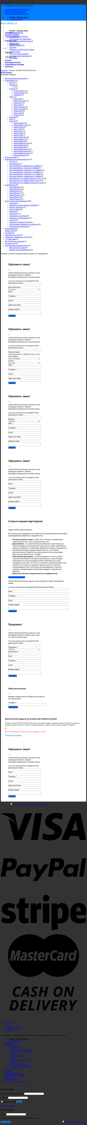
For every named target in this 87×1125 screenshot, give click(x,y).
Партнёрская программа (15, 12)
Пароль (4, 1098)
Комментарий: (13, 309)
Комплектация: (14, 352)
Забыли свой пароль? (9, 1106)
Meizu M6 (17, 105)
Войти (19, 1102)
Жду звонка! (13, 707)
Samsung (12, 117)
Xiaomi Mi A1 (19, 127)
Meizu (11, 97)
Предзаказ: (13, 647)
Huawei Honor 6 (20, 91)
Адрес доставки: (14, 305)
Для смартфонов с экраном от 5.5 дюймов (25, 170)
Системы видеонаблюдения (20, 56)
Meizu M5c (18, 103)
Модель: (11, 419)
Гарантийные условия (14, 64)
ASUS (11, 83)
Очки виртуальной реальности (21, 41)
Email (3, 1114)
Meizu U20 (18, 115)
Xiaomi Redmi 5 (19, 123)
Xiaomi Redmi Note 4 (21, 149)
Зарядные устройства (18, 216)
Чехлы (12, 220)
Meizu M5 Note (19, 101)
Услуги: (11, 361)
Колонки (12, 203)
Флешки (12, 212)
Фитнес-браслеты (16, 207)
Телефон (12, 702)
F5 (14, 87)
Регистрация (6, 1122)
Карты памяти (14, 209)
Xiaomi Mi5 (18, 129)
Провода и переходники (18, 218)
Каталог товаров (12, 35)
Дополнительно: (14, 287)
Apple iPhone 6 (14, 191)
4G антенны (9, 243)
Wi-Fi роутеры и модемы (19, 54)
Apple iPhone (10, 185)
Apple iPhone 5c (15, 195)
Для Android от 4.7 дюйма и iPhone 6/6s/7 (25, 181)
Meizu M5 (17, 99)
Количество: (13, 652)
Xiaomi (11, 121)
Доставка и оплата (13, 62)
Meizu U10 (18, 113)
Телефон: (12, 296)
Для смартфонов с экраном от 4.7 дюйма (25, 174)
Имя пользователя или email (12, 1094)
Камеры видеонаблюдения (19, 250)
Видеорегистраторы (17, 248)
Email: (11, 300)
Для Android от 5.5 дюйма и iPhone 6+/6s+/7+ (26, 178)
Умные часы (14, 43)
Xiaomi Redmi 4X (20, 147)
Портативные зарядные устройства (23, 224)
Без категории (10, 157)
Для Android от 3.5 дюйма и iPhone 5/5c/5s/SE (26, 183)
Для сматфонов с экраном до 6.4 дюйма (24, 166)
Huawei (12, 89)
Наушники (13, 214)
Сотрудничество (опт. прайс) (17, 9)
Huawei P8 (18, 95)
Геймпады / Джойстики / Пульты (21, 49)
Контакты (9, 66)
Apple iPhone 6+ (15, 189)
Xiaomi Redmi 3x (20, 139)
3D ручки (12, 47)
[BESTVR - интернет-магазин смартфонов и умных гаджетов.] (9, 23)
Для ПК (12, 161)
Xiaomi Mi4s (18, 133)
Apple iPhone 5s (15, 193)
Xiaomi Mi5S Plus (20, 137)
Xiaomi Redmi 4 (19, 141)
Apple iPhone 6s (15, 187)
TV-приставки (14, 52)
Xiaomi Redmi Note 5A (22, 153)
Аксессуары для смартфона (20, 39)
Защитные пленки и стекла (19, 222)
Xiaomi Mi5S (18, 135)
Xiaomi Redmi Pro (20, 155)
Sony (11, 119)
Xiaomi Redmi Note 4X (22, 151)
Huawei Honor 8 (20, 93)
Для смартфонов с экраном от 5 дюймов (25, 172)
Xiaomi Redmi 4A (20, 145)
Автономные (14, 164)
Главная (8, 33)
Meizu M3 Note (19, 109)
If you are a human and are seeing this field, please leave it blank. (31, 587)
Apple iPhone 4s (15, 199)
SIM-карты (13, 58)
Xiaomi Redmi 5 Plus (21, 125)
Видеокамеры (10, 229)
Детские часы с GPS (17, 45)
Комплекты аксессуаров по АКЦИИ (23, 205)
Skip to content (6, 2)
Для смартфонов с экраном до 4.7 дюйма (25, 176)
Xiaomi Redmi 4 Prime (22, 143)
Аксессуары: (13, 356)
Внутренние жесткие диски (15, 78)
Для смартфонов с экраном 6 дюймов (24, 168)
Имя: (10, 292)
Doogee (12, 85)
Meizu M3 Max (19, 107)
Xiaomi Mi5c (18, 131)
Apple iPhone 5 (14, 197)
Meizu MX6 (18, 111)
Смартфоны (14, 37)
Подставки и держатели (18, 226)
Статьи (8, 60)
